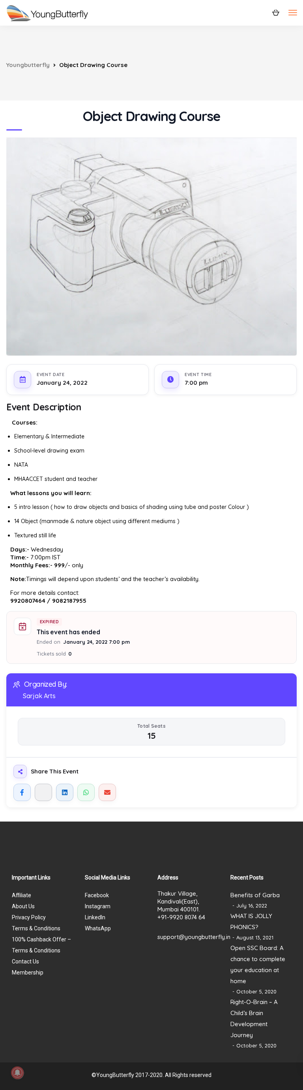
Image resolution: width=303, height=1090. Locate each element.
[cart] (275, 12)
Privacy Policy (29, 917)
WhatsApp (98, 928)
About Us (23, 906)
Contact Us (25, 961)
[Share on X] (43, 792)
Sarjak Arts (39, 696)
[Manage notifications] (17, 1072)
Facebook (97, 895)
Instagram (97, 906)
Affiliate (21, 895)
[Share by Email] (107, 792)
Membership (27, 972)
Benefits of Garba (255, 895)
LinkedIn (95, 917)
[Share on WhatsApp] (86, 792)
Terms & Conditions (36, 928)
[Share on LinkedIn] (64, 792)
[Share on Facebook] (22, 792)
